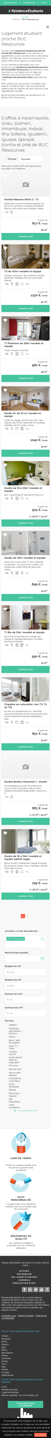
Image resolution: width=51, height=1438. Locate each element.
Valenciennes (7, 1375)
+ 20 (27, 429)
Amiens (4, 1369)
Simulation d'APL (24, 1283)
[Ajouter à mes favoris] (5, 176)
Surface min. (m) (13, 993)
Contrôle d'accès (13, 1053)
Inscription (10, 3)
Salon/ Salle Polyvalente (14, 1041)
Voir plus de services (27, 1110)
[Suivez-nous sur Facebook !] (24, 1289)
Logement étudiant (10, 1392)
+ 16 (26, 498)
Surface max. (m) (14, 1007)
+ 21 (26, 573)
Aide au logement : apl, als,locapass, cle (19, 1395)
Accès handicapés (14, 1085)
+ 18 (26, 284)
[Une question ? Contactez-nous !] (47, 1289)
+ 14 (26, 354)
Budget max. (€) (13, 980)
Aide (44, 3)
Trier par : (12, 159)
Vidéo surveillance (14, 1106)
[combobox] (25, 941)
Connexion (29, 3)
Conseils (24, 1280)
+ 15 (26, 645)
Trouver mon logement (25, 1404)
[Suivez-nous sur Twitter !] (35, 1289)
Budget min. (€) (13, 966)
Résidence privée (9, 1389)
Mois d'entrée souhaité (16, 953)
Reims (4, 1350)
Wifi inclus (13, 1065)
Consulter (25, 236)
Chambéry (6, 1358)
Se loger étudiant (24, 1277)
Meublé (12, 1090)
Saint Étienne (7, 1353)
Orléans (4, 1336)
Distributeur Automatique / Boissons (15, 1031)
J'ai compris (40, 1435)
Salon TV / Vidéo (14, 1047)
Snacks (12, 1037)
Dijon (3, 1347)
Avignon (5, 1344)
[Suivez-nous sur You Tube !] (41, 1289)
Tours (4, 1364)
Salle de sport (15, 1069)
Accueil (24, 1271)
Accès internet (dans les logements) (15, 1060)
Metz (3, 1367)
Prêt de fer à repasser (14, 1094)
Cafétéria (13, 1025)
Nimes (4, 1341)
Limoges (5, 1372)
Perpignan (6, 1339)
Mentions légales (26, 1316)
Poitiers (4, 1355)
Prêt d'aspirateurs (14, 1100)
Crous (4, 1387)
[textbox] (19, 944)
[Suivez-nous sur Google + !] (30, 1289)
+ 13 (26, 872)
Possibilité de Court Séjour (15, 1079)
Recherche (24, 1274)
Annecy (4, 1361)
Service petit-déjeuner (15, 1074)
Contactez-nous (8, 1316)
